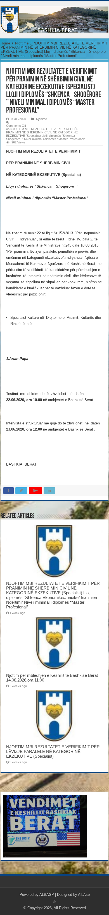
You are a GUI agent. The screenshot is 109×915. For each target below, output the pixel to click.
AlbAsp (84, 894)
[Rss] (55, 901)
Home (5, 43)
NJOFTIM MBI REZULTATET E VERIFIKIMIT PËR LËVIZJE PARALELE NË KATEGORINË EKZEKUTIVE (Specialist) (53, 751)
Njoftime (22, 43)
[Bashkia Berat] (54, 18)
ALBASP (46, 894)
